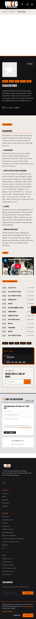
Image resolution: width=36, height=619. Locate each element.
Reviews (5, 500)
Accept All (28, 615)
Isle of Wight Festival (14, 292)
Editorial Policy (8, 571)
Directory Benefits (9, 535)
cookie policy (27, 606)
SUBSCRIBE (28, 593)
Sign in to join (29, 400)
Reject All (17, 615)
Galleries (5, 503)
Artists (12, 12)
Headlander (11, 327)
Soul (23, 81)
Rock (5, 81)
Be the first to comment (11, 108)
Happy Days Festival (14, 319)
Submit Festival (8, 529)
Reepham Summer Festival (16, 308)
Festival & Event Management (13, 538)
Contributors (7, 520)
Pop (11, 81)
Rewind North (12, 311)
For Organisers (8, 532)
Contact (5, 523)
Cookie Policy (7, 562)
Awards (5, 506)
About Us (5, 517)
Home (5, 12)
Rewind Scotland (13, 316)
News (4, 496)
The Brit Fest (12, 288)
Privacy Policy (7, 558)
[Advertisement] (18, 36)
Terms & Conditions (9, 568)
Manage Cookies (8, 565)
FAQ (3, 548)
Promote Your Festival (10, 542)
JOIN (27, 382)
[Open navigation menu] (32, 4)
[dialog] (18, 610)
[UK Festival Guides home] (18, 466)
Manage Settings (7, 611)
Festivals (5, 493)
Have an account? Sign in (25, 427)
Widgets (5, 545)
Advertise (5, 526)
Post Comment (9, 432)
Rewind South (12, 300)
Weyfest (10, 304)
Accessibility (7, 574)
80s (17, 81)
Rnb (29, 81)
